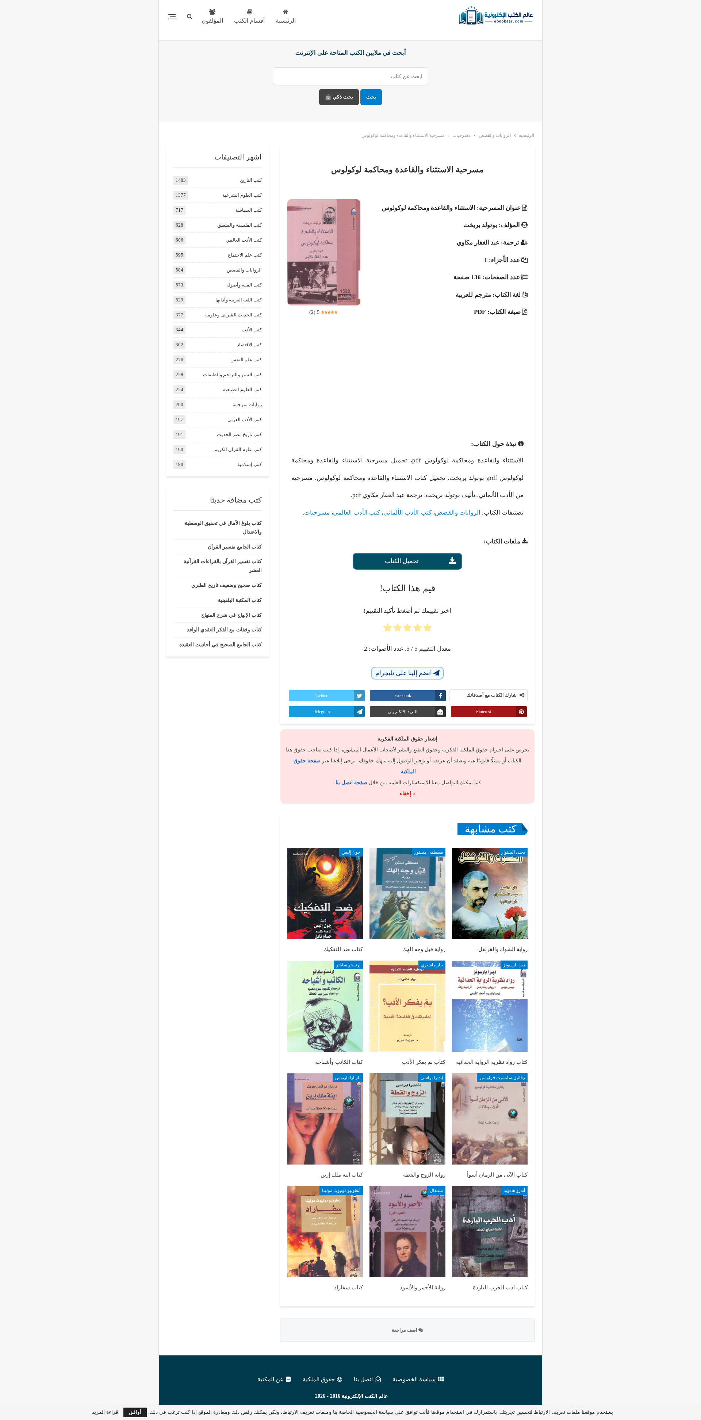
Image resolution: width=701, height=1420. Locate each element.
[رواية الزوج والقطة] (407, 1119)
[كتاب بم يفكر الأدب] (407, 1006)
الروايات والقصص (457, 512)
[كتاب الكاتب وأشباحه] (325, 1006)
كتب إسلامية (249, 464)
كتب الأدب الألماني (407, 512)
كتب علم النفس (246, 359)
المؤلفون (212, 21)
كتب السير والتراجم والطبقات (232, 374)
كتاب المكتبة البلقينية (240, 600)
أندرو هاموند (514, 1190)
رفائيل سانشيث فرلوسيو (502, 1077)
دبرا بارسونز (514, 964)
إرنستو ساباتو (348, 964)
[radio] (427, 630)
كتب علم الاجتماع (245, 255)
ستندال (436, 1190)
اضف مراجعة (405, 1330)
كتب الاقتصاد (249, 344)
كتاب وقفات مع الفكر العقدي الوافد (224, 629)
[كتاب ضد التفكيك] (325, 893)
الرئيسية (286, 21)
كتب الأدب (252, 329)
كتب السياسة (248, 210)
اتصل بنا (363, 1379)
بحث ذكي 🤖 (339, 97)
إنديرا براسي (432, 1077)
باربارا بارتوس (347, 1077)
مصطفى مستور (428, 852)
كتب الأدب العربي (244, 419)
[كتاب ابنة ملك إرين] (325, 1119)
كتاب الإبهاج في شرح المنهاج (231, 615)
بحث (371, 97)
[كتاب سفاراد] (325, 1231)
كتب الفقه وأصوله (244, 285)
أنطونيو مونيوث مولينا (341, 1190)
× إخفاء (407, 793)
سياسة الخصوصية (414, 1379)
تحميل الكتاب (402, 561)
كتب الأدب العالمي (356, 512)
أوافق (135, 1412)
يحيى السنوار (513, 852)
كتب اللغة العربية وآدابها (238, 300)
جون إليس (351, 852)
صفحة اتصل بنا (351, 782)
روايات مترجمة (247, 404)
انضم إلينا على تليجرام (404, 673)
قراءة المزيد (105, 1412)
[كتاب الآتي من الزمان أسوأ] (490, 1119)
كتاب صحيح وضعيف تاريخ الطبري (226, 585)
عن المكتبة (270, 1379)
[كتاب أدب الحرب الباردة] (490, 1231)
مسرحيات (317, 512)
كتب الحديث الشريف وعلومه (233, 315)
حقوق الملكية (319, 1379)
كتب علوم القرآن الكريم (238, 449)
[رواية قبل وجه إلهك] (407, 893)
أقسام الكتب (249, 21)
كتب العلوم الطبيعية (242, 389)
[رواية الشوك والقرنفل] (490, 893)
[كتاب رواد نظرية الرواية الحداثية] (490, 1006)
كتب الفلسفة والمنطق (239, 225)
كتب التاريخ (251, 180)
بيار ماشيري (432, 964)
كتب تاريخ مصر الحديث (239, 434)
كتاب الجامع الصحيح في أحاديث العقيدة (220, 644)
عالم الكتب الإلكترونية (365, 1396)
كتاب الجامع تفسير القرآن (235, 547)
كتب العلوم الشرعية (242, 195)
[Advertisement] (407, 378)
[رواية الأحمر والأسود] (407, 1231)
